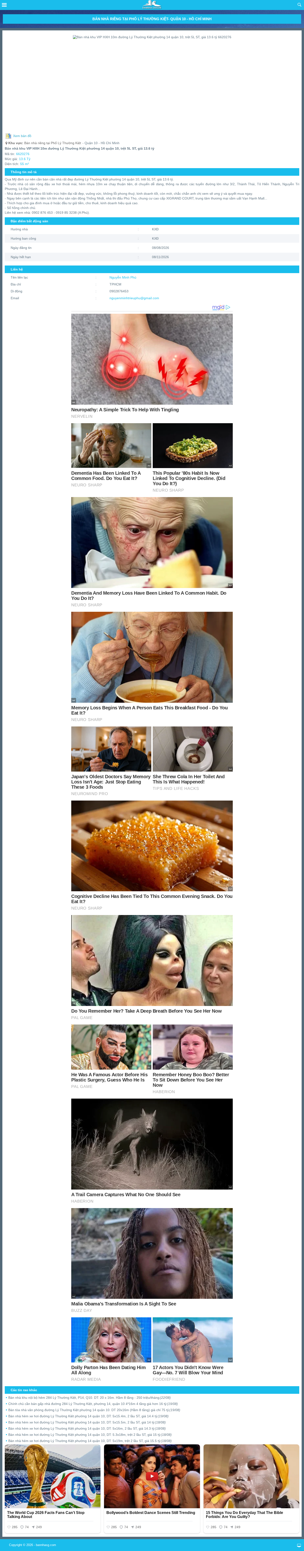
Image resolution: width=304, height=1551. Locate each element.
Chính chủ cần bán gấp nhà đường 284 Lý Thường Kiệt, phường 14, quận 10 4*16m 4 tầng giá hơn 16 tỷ (93, 1404)
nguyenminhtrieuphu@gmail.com (134, 298)
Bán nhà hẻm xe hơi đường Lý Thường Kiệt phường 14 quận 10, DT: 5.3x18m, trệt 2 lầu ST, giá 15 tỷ (90, 1435)
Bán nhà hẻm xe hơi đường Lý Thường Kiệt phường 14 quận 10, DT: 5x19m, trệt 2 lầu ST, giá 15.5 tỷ (90, 1441)
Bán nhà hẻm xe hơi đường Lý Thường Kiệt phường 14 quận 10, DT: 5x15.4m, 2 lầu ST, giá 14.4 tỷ (88, 1416)
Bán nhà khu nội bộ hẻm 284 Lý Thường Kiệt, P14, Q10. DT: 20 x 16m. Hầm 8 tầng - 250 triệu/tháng (89, 1397)
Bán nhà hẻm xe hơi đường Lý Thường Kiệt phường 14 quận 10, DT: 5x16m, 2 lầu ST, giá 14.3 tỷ (87, 1428)
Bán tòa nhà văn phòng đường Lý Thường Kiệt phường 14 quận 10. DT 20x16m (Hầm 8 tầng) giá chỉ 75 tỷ (94, 1410)
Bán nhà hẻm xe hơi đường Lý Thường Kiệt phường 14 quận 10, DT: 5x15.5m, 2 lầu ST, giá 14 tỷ (87, 1422)
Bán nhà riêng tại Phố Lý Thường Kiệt (44, 143)
